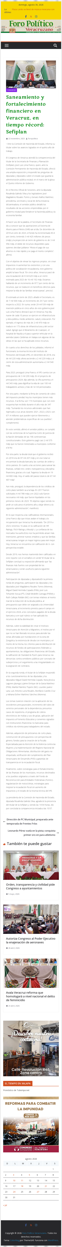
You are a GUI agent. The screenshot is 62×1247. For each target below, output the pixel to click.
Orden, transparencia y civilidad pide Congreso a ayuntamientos (30, 886)
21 (46, 1186)
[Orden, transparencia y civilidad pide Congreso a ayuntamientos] (31, 852)
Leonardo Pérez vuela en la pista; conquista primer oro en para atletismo (31, 832)
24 (14, 1191)
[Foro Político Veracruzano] (31, 21)
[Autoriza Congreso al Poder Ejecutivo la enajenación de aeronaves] (31, 906)
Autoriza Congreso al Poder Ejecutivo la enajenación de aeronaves (30, 940)
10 (14, 1180)
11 (22, 1180)
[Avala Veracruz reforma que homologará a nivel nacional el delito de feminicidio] (31, 960)
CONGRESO (11, 90)
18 (22, 1186)
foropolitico (33, 138)
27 (38, 1191)
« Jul (5, 1205)
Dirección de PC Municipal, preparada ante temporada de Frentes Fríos (30, 821)
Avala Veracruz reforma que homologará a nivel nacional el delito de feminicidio (30, 996)
